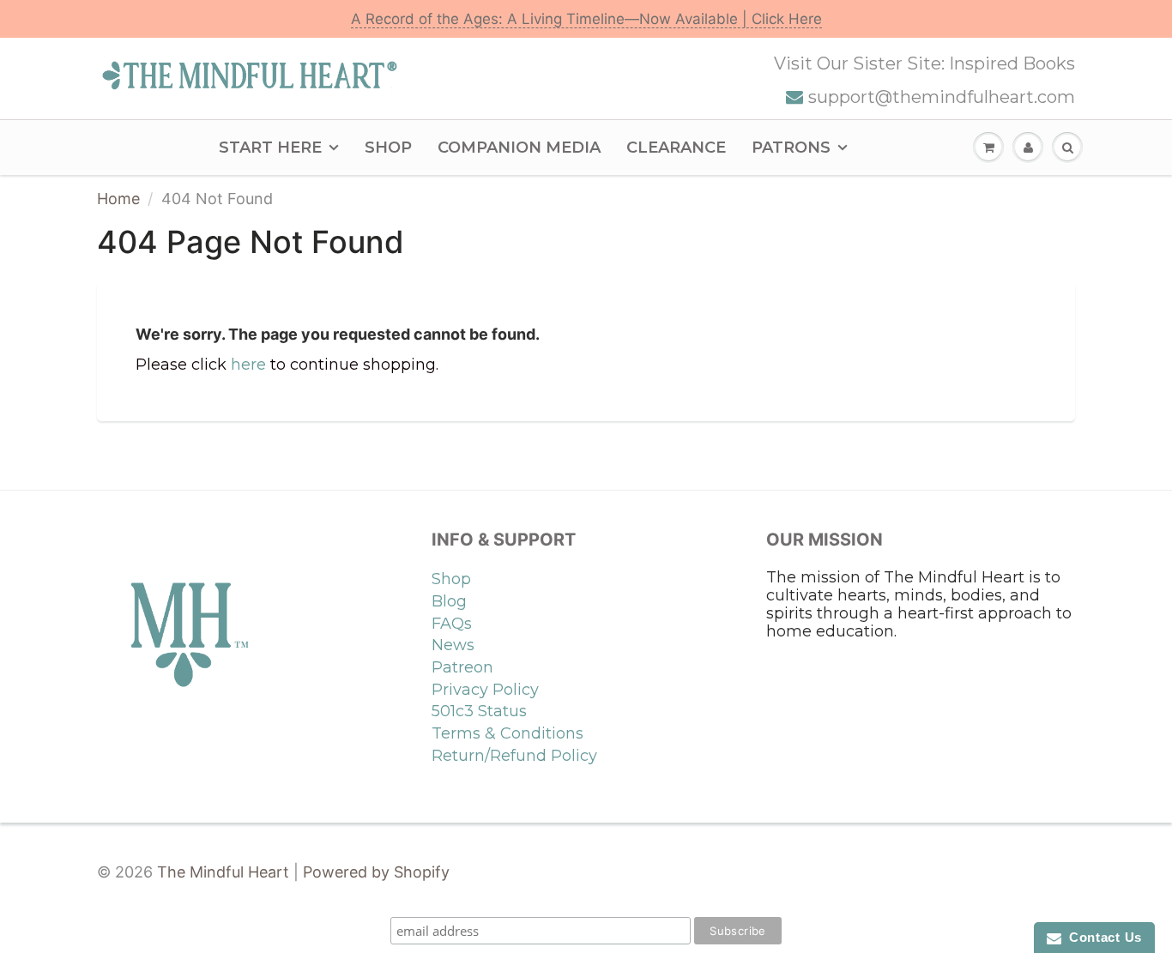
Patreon (462, 667)
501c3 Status (479, 711)
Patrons (791, 147)
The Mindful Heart (223, 872)
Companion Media (519, 147)
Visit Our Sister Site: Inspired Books (924, 63)
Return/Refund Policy (514, 755)
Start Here (270, 147)
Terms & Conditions (507, 733)
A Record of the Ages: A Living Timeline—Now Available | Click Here (586, 18)
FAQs (452, 623)
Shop (388, 147)
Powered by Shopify (376, 872)
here (248, 364)
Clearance (676, 147)
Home (118, 199)
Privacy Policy (485, 689)
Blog (449, 601)
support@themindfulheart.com (941, 97)
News (453, 645)
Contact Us (1101, 937)
